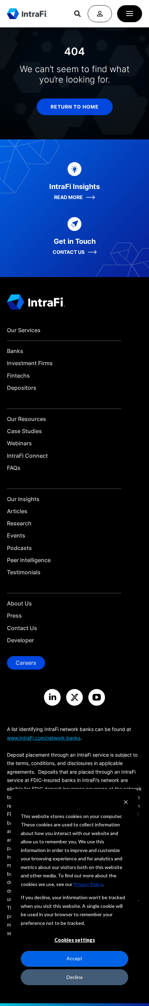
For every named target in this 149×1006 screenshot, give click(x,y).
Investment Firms (30, 363)
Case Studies (24, 431)
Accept (74, 958)
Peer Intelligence (29, 560)
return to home (75, 107)
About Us (19, 603)
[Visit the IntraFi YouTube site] (96, 697)
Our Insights (23, 499)
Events (16, 535)
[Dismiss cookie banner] (125, 803)
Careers (26, 662)
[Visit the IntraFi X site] (74, 697)
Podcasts (19, 548)
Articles (17, 511)
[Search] (77, 13)
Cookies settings (74, 940)
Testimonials (24, 572)
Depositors (21, 388)
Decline (75, 977)
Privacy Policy (88, 884)
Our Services (24, 330)
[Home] (27, 13)
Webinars (19, 443)
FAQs (13, 468)
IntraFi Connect (27, 456)
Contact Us (22, 628)
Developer (20, 640)
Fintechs (18, 375)
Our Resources (26, 419)
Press (14, 615)
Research (19, 523)
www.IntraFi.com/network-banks (43, 738)
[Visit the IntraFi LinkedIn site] (52, 697)
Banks (15, 351)
